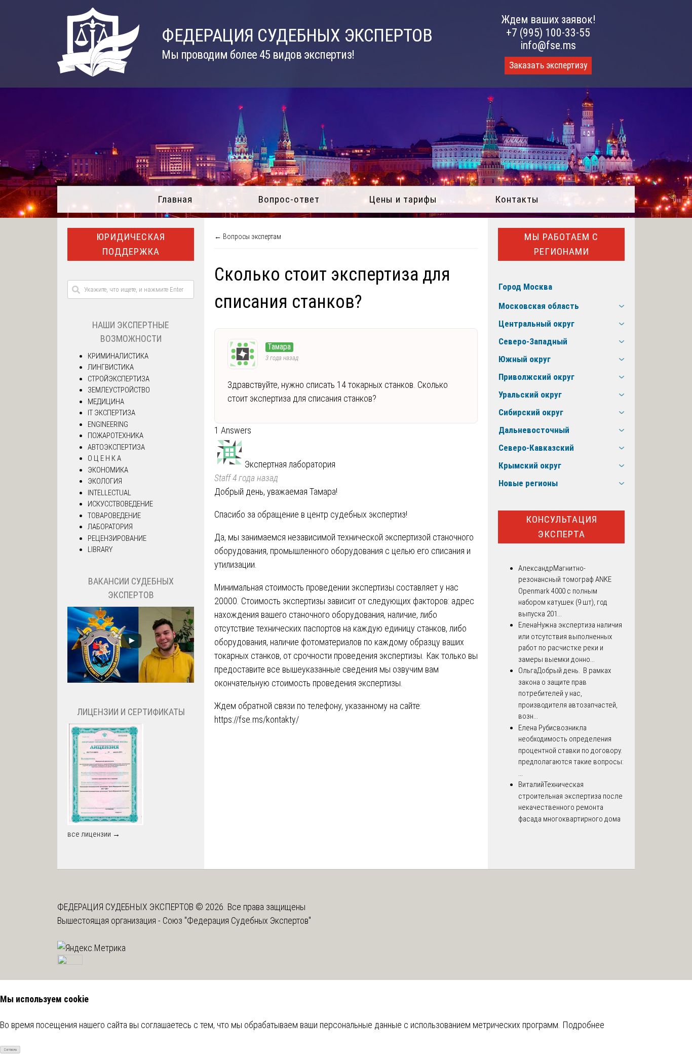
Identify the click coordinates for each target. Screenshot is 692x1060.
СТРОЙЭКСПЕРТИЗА (118, 378)
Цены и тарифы (403, 199)
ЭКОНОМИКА (108, 470)
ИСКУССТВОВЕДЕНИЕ (120, 503)
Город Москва (525, 287)
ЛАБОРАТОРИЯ (110, 526)
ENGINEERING (108, 424)
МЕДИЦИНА (106, 401)
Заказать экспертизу (548, 65)
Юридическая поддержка (130, 244)
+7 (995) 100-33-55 (548, 32)
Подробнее (583, 1024)
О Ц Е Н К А (104, 458)
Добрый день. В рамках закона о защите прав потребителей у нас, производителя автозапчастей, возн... (568, 693)
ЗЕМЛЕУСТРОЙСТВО (119, 390)
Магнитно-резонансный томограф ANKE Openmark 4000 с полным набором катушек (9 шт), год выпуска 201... (564, 591)
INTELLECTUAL (109, 492)
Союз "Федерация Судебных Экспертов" (237, 920)
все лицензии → (93, 834)
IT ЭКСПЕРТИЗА (111, 412)
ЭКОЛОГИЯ (105, 481)
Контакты (517, 199)
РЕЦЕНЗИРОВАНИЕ (117, 538)
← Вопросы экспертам (247, 236)
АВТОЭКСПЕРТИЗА (116, 447)
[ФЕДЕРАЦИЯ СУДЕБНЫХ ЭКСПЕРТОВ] (98, 73)
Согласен (10, 1050)
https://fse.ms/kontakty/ (256, 719)
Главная (175, 199)
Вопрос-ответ (289, 199)
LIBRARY (100, 549)
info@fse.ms (548, 45)
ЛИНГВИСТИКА (111, 367)
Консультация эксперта (561, 527)
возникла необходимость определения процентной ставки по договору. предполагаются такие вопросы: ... (571, 750)
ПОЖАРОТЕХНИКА (115, 435)
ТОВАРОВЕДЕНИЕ (114, 515)
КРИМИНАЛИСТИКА (118, 356)
